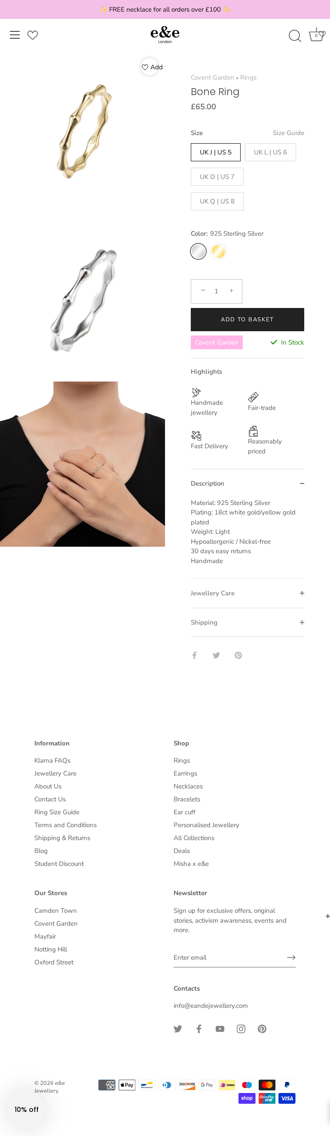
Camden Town (55, 910)
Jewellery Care (55, 773)
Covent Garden (212, 77)
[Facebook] (199, 1028)
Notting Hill (50, 949)
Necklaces (188, 786)
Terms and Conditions (65, 825)
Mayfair (45, 936)
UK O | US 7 (217, 176)
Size (247, 133)
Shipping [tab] (204, 622)
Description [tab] (207, 483)
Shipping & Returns (62, 838)
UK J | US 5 (216, 152)
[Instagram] (241, 1028)
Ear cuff (185, 812)
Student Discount (59, 863)
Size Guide (288, 133)
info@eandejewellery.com (211, 1005)
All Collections (194, 838)
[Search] (294, 36)
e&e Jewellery (49, 1087)
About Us (47, 786)
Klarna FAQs (52, 760)
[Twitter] (178, 1028)
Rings (248, 77)
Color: (227, 233)
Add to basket (247, 319)
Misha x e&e (191, 863)
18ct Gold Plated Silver (218, 251)
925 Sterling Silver (198, 251)
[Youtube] (220, 1028)
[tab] (247, 538)
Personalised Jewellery (206, 825)
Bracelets (187, 799)
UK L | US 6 (270, 152)
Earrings (185, 773)
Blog (41, 851)
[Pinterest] (262, 1028)
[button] (27, 1109)
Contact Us (50, 799)
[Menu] (15, 34)
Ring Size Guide (56, 812)
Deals (182, 851)
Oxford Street (53, 962)
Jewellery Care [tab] (213, 593)
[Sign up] (291, 957)
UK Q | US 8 (217, 201)
